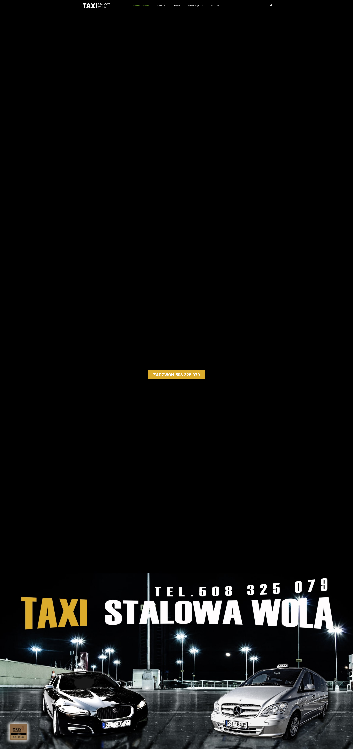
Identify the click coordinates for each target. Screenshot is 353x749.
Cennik (176, 5)
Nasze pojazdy (195, 5)
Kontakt (215, 5)
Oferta (161, 5)
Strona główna (141, 5)
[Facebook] (271, 5)
